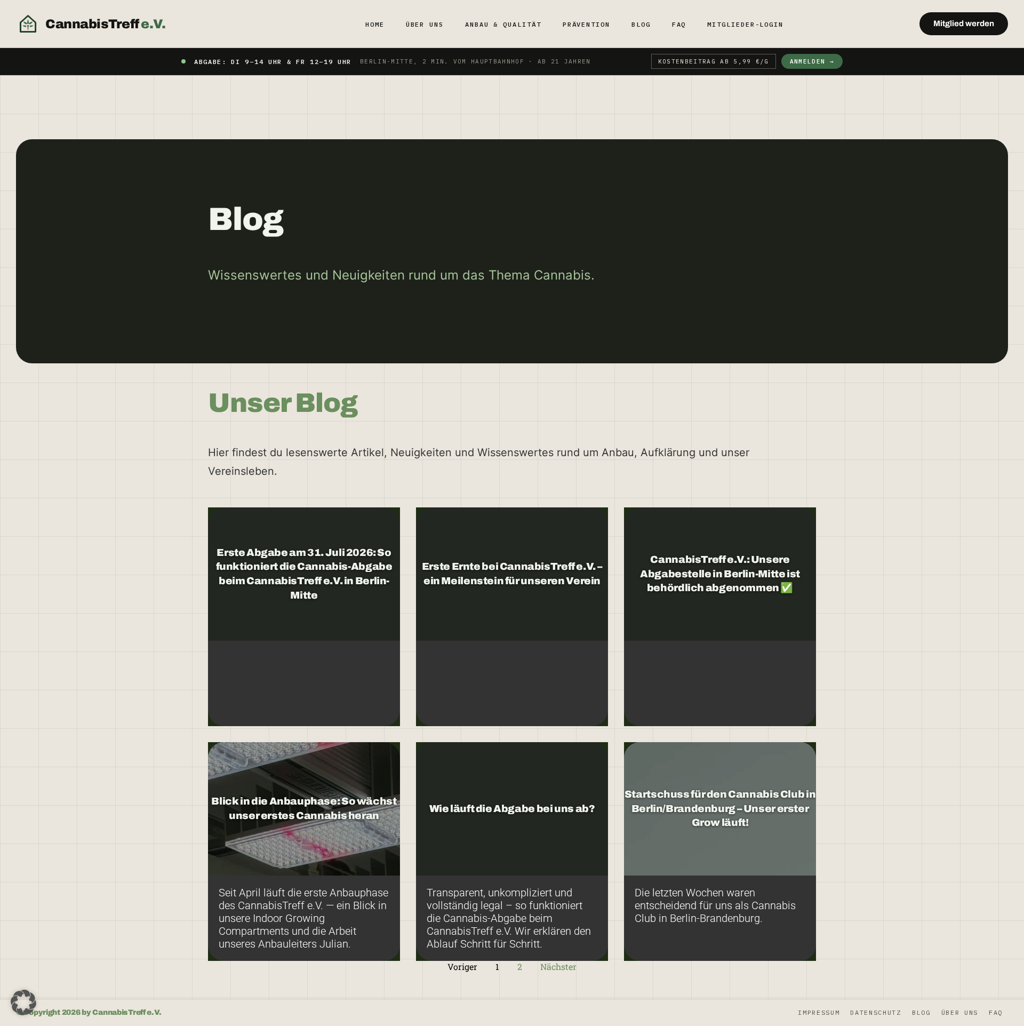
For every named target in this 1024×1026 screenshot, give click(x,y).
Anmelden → (812, 61)
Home (375, 24)
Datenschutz (875, 1012)
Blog (641, 24)
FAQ (679, 24)
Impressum (818, 1012)
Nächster (558, 966)
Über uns (425, 24)
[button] (23, 1002)
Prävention (586, 24)
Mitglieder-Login (745, 24)
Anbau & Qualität (503, 24)
